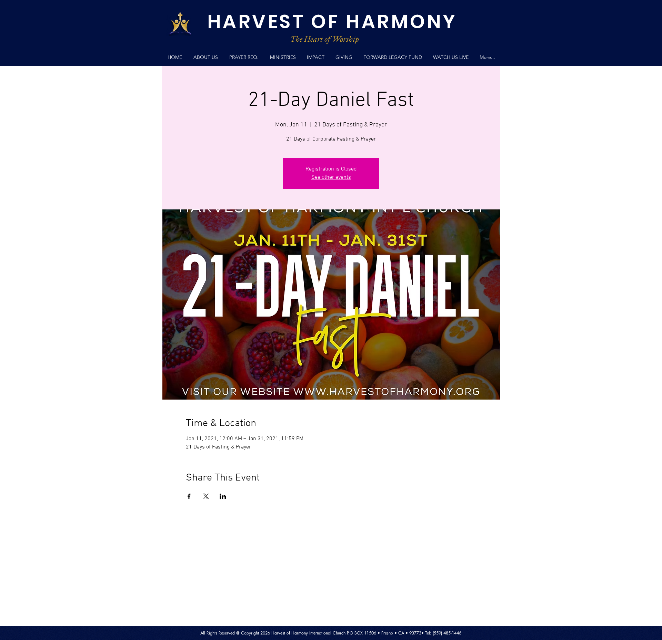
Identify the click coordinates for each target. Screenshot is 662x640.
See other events (331, 177)
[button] (282, 57)
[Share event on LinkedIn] (223, 496)
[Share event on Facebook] (189, 496)
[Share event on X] (206, 496)
